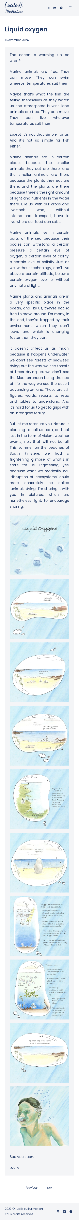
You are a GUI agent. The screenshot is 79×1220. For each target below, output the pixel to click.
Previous (31, 1188)
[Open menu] (70, 8)
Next (50, 1188)
